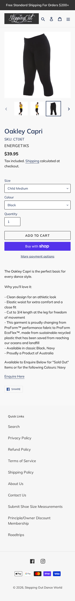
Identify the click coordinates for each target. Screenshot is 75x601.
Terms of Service (22, 461)
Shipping (32, 161)
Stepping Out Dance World (43, 587)
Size (7, 181)
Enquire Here (14, 376)
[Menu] (68, 18)
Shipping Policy (21, 472)
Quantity (10, 214)
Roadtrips (16, 534)
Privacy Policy (19, 438)
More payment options (37, 256)
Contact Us (17, 495)
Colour (9, 197)
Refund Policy (19, 449)
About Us (15, 483)
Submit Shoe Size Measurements (35, 506)
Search (14, 426)
